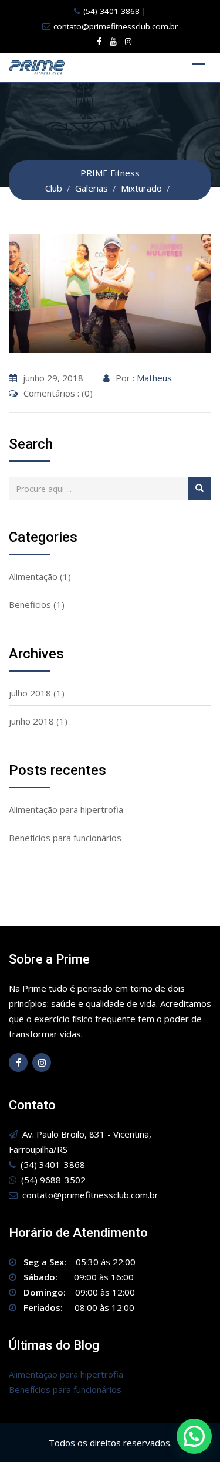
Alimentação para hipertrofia (66, 809)
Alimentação (33, 576)
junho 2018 (31, 721)
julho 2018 (30, 693)
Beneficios (30, 604)
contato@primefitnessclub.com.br (115, 26)
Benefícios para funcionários (65, 837)
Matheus (154, 378)
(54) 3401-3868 (111, 11)
